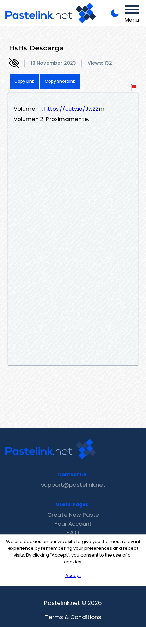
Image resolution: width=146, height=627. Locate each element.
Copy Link (24, 81)
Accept (73, 575)
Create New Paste (73, 515)
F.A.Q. (73, 532)
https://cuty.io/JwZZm (74, 109)
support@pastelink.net (73, 485)
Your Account (73, 523)
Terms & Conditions (73, 617)
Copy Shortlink (60, 81)
